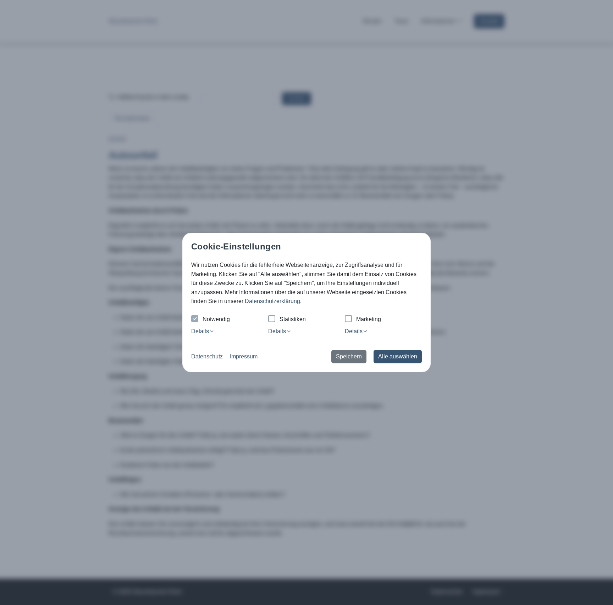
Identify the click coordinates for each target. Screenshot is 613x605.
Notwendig (216, 319)
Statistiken (293, 319)
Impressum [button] (244, 356)
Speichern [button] (349, 356)
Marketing (368, 319)
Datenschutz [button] (207, 356)
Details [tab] (200, 331)
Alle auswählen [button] (397, 356)
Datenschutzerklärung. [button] (273, 301)
